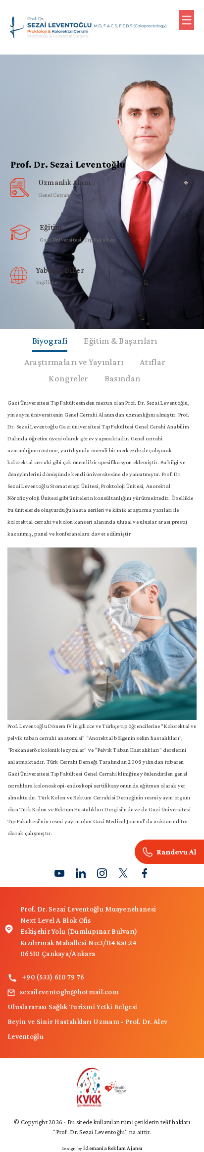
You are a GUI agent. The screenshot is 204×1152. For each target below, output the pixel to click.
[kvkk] (102, 1087)
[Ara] (169, 852)
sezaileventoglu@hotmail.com (69, 992)
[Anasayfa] (88, 26)
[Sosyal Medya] (59, 872)
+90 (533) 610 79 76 (53, 977)
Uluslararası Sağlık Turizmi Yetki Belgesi (72, 1007)
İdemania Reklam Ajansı (112, 1148)
